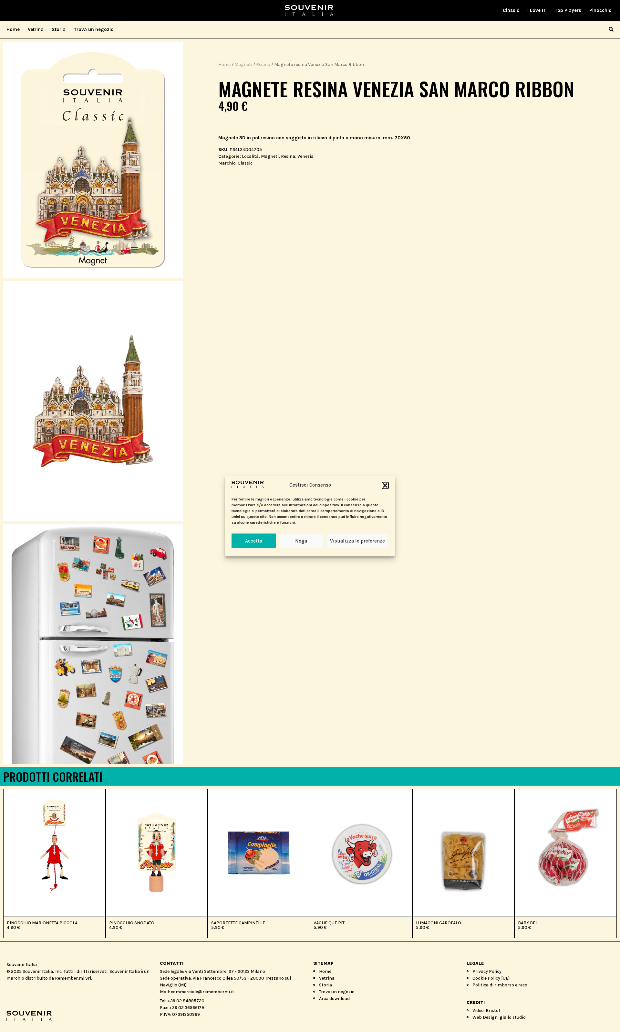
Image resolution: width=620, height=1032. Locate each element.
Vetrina (36, 29)
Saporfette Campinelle (238, 923)
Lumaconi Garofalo (438, 923)
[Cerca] (611, 29)
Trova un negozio (94, 29)
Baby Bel (528, 923)
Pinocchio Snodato (131, 923)
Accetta (253, 541)
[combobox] (550, 29)
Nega (301, 541)
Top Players (567, 10)
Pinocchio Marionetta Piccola (42, 923)
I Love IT (536, 10)
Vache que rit (329, 923)
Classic (511, 10)
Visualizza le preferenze (357, 541)
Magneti (243, 64)
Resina (263, 64)
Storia (59, 29)
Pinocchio (600, 10)
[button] (385, 485)
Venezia (305, 156)
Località (250, 156)
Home (13, 29)
